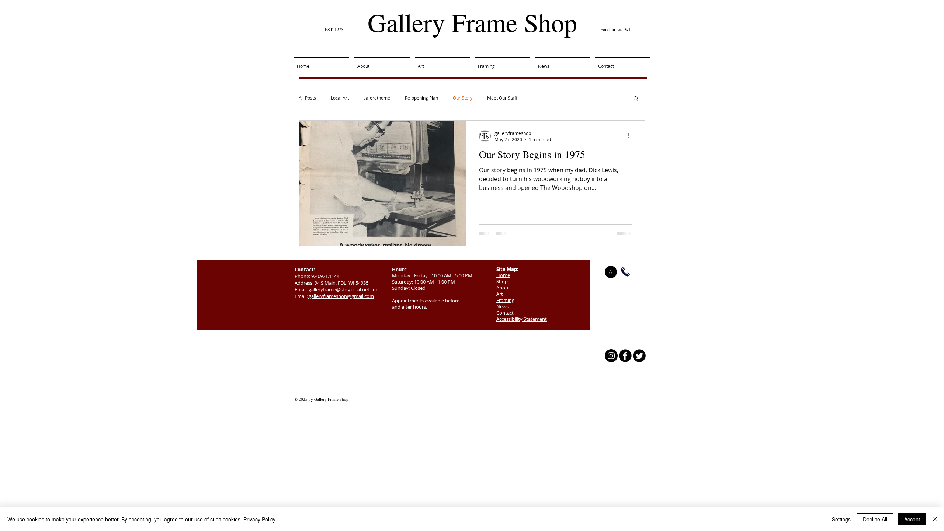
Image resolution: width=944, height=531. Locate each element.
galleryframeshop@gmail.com (341, 296)
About (503, 287)
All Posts (307, 98)
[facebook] (625, 355)
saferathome (377, 98)
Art (499, 294)
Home (503, 275)
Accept (912, 519)
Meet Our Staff (502, 98)
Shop (502, 281)
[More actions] (630, 136)
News (502, 306)
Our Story (462, 98)
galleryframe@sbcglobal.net (340, 289)
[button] (635, 99)
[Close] (935, 519)
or (374, 289)
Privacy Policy (259, 519)
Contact (505, 312)
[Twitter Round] (639, 355)
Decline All (875, 519)
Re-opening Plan (421, 98)
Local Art (340, 98)
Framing (505, 300)
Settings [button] (841, 519)
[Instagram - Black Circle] (611, 355)
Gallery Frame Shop (472, 22)
